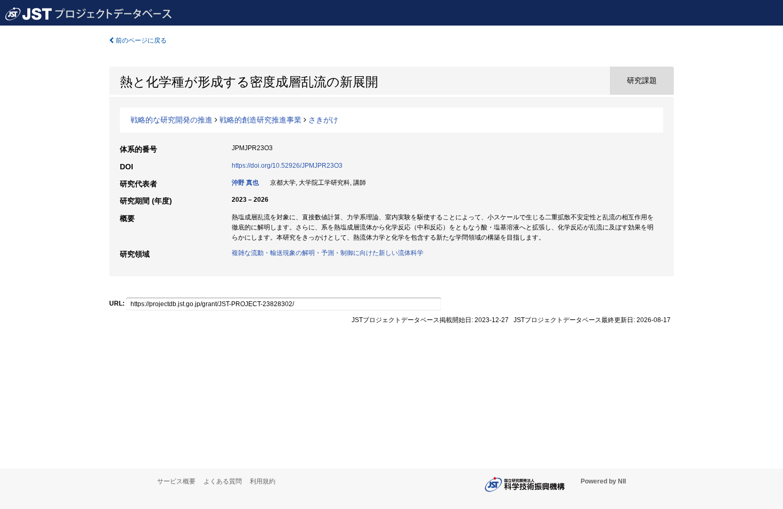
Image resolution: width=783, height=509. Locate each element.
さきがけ (323, 120)
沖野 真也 (245, 182)
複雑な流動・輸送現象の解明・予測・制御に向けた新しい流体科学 (327, 253)
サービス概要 (176, 481)
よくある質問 (222, 481)
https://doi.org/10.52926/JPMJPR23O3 (287, 165)
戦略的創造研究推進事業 (260, 120)
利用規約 (262, 481)
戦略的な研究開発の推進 (171, 120)
